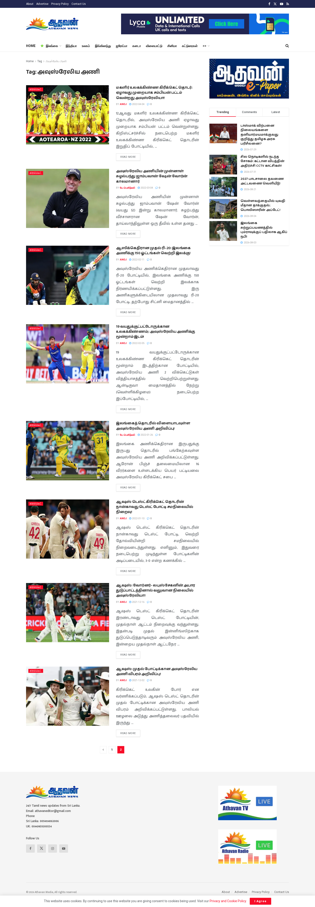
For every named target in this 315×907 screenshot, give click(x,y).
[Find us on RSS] (287, 4)
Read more (130, 155)
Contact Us (78, 4)
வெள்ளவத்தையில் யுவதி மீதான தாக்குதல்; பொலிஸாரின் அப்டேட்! (263, 205)
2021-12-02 (137, 680)
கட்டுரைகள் (190, 46)
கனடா (136, 46)
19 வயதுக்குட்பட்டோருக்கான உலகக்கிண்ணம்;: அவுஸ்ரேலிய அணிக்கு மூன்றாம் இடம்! (155, 332)
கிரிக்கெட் (36, 89)
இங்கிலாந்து (103, 46)
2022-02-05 (137, 343)
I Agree (260, 901)
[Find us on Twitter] (275, 4)
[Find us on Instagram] (52, 848)
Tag (39, 61)
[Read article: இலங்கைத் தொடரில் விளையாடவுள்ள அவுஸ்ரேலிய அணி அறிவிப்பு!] (67, 450)
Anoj (123, 104)
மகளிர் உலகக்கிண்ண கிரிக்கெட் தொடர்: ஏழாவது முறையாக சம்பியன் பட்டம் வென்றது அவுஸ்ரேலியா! (154, 93)
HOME (31, 46)
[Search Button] (287, 46)
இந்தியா (71, 46)
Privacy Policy (60, 4)
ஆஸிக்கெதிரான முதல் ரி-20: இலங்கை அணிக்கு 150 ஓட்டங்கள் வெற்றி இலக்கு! (153, 250)
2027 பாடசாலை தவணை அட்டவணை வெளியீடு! (262, 181)
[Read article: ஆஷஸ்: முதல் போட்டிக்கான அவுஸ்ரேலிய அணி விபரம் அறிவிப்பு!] (67, 696)
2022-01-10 (137, 518)
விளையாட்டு (154, 46)
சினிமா (172, 46)
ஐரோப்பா (121, 46)
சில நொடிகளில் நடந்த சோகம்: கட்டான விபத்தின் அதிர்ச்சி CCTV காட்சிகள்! (263, 161)
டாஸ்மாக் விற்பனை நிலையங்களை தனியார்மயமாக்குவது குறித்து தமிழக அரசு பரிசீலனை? (259, 134)
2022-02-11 (137, 259)
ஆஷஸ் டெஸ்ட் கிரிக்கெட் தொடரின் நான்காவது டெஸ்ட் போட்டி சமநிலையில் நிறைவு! (154, 507)
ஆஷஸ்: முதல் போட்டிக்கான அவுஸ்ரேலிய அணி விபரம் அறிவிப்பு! (156, 671)
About (29, 4)
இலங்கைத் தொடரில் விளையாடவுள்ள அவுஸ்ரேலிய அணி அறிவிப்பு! (153, 425)
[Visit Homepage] (52, 23)
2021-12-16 (137, 602)
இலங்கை (52, 46)
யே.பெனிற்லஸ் (127, 187)
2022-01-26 (146, 434)
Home (30, 61)
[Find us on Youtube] (281, 4)
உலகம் (86, 46)
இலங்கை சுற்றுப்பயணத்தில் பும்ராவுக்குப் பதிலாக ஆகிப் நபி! (264, 230)
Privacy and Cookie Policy (228, 901)
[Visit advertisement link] (205, 24)
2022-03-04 (146, 187)
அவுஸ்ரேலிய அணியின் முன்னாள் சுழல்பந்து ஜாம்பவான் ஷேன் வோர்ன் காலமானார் (151, 176)
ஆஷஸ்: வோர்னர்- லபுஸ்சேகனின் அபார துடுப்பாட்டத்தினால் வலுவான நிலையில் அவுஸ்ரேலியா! (155, 591)
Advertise (42, 4)
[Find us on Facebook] (269, 4)
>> (204, 46)
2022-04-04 (137, 104)
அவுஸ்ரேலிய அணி (56, 61)
